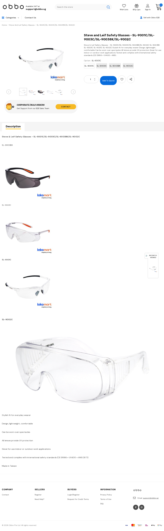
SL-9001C (89, 65)
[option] (41, 59)
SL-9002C (128, 65)
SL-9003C (102, 65)
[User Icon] (148, 5)
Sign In (148, 9)
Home (4, 25)
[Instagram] (141, 507)
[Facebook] (135, 507)
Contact (65, 107)
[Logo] (13, 7)
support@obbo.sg (36, 9)
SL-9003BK (115, 65)
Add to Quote (108, 81)
